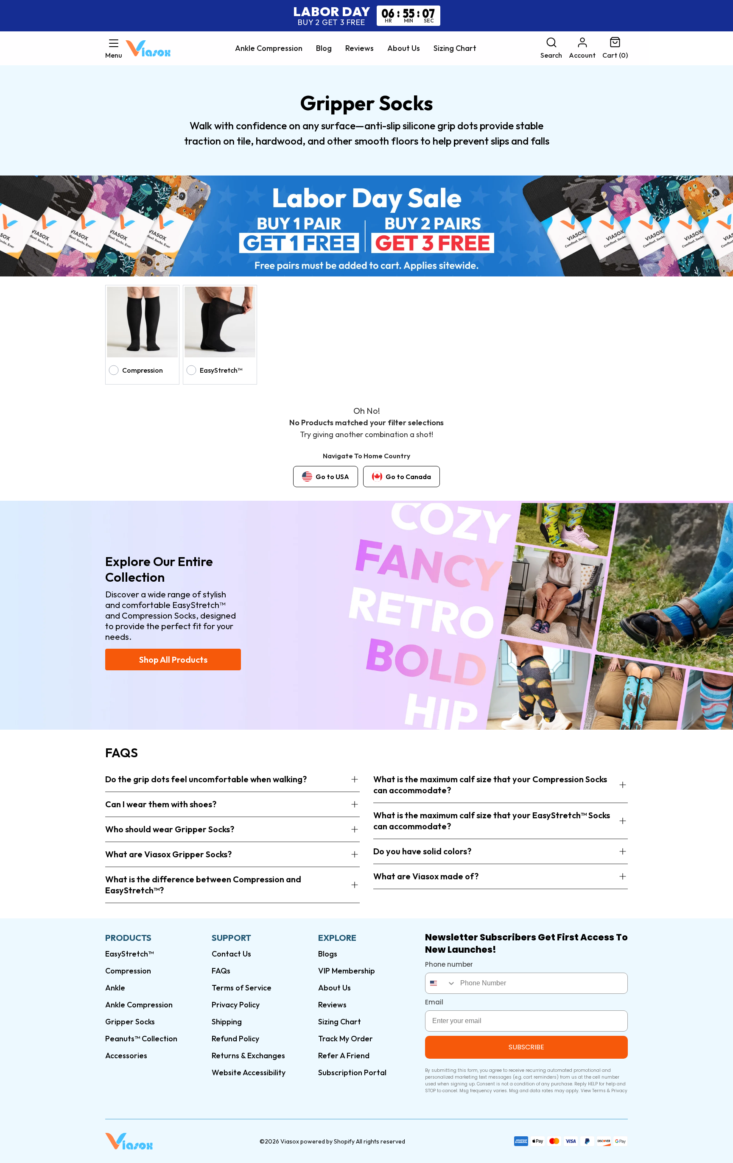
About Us (403, 48)
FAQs (221, 971)
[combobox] (440, 983)
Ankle (115, 988)
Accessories (126, 1055)
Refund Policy (235, 1038)
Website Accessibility (248, 1072)
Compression (128, 971)
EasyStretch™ (129, 954)
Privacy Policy (236, 1005)
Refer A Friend (343, 1055)
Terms (599, 1091)
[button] (113, 48)
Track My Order (345, 1038)
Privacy (619, 1091)
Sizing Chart (455, 48)
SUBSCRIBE (526, 1047)
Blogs (327, 954)
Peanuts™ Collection (141, 1038)
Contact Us (231, 954)
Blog (324, 48)
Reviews (359, 48)
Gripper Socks (130, 1021)
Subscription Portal (352, 1072)
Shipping (227, 1021)
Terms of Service (241, 988)
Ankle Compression (268, 48)
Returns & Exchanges (248, 1055)
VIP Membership (346, 971)
